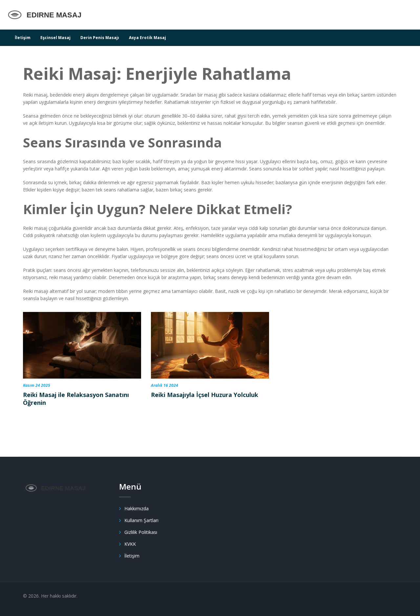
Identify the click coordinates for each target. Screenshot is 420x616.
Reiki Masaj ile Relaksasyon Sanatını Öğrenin (76, 399)
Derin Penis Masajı (99, 37)
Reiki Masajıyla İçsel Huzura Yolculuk (204, 395)
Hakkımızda (136, 508)
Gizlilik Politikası (140, 532)
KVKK (130, 544)
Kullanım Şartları (141, 520)
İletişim (23, 37)
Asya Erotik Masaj (147, 37)
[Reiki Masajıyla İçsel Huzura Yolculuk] (210, 345)
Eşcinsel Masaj (55, 37)
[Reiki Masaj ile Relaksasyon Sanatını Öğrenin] (82, 345)
